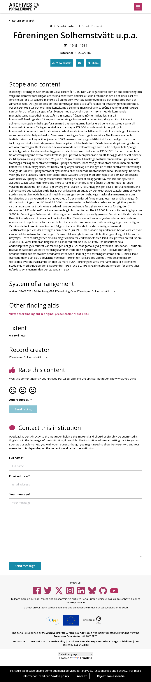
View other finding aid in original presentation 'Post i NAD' (49, 314)
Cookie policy (59, 676)
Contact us (18, 641)
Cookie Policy (57, 641)
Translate (86, 658)
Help (73, 602)
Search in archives (67, 26)
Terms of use (37, 641)
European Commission (67, 636)
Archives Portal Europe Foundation (68, 632)
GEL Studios (81, 644)
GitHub (123, 607)
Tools (111, 599)
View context (63, 63)
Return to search (22, 20)
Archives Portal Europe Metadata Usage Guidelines (100, 641)
